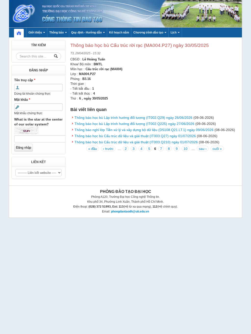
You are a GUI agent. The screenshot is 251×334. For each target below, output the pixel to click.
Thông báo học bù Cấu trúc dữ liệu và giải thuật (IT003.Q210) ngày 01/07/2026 (136, 142)
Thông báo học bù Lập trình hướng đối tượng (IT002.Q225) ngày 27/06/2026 (134, 124)
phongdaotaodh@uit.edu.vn (130, 211)
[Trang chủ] (125, 13)
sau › (203, 149)
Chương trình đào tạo (148, 32)
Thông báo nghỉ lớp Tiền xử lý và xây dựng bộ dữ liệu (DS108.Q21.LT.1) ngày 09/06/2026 (144, 130)
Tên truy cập (24, 80)
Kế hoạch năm (119, 32)
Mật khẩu (22, 99)
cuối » (217, 149)
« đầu (92, 149)
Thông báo (56, 32)
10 (186, 149)
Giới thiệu (35, 32)
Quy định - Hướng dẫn (86, 32)
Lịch (174, 32)
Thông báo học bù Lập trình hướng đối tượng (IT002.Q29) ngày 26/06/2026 (133, 118)
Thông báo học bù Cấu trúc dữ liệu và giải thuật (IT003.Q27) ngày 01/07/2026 (135, 136)
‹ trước (108, 149)
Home (21, 32)
